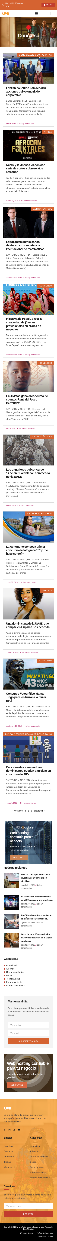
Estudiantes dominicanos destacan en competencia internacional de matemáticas (25, 245)
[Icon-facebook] (5, 1130)
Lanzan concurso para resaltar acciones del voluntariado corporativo (26, 91)
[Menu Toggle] (36, 13)
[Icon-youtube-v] (19, 1130)
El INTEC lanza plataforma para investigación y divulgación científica (35, 877)
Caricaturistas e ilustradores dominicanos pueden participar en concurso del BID (28, 770)
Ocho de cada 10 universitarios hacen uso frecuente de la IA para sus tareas (36, 937)
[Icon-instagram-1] (9, 1130)
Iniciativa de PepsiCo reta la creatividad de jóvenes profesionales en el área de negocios (24, 324)
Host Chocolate (28, 1229)
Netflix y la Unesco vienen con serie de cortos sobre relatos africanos (25, 168)
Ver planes (19, 857)
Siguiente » (39, 811)
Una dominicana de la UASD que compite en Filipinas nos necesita (28, 625)
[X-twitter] (14, 1130)
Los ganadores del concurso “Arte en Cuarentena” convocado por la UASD (28, 473)
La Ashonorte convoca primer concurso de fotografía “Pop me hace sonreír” (27, 550)
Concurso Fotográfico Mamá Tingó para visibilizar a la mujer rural (26, 697)
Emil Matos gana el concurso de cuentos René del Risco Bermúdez (27, 399)
